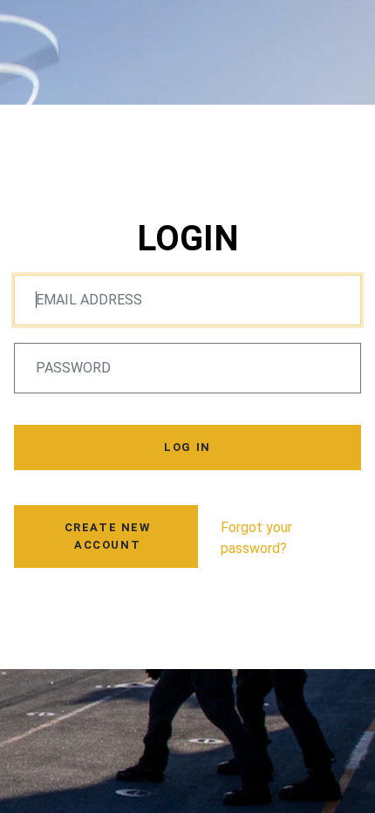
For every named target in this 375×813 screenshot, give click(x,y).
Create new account (108, 536)
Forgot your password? (256, 538)
